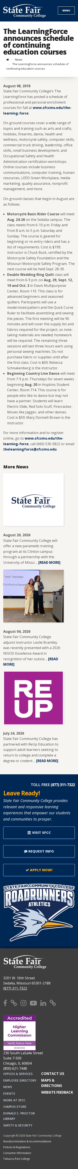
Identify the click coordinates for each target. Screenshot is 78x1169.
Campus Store (14, 1107)
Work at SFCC (14, 1100)
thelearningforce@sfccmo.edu (30, 449)
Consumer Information (17, 1153)
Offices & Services (17, 1074)
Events (9, 1093)
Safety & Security (17, 1125)
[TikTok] (53, 1002)
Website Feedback (57, 1092)
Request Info (41, 851)
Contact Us (52, 1073)
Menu (66, 10)
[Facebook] (5, 1002)
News (18, 59)
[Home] (7, 59)
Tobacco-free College (16, 1159)
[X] (14, 1002)
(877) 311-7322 (15, 988)
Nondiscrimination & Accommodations (27, 1141)
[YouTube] (33, 1002)
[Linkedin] (43, 1002)
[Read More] (49, 562)
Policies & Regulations (16, 1147)
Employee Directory (19, 1080)
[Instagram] (23, 1002)
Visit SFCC (41, 832)
